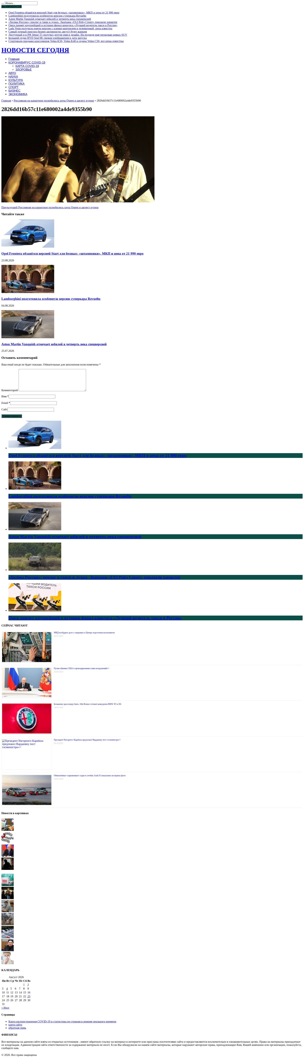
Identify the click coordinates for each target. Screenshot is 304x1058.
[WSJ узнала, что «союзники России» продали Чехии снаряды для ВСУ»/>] (7, 924)
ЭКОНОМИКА (17, 94)
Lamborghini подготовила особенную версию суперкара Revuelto (47, 15)
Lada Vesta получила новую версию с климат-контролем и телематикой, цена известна (60, 28)
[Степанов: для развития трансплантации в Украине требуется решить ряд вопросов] (7, 885)
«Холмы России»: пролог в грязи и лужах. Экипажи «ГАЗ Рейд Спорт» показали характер (62, 22)
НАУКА (13, 76)
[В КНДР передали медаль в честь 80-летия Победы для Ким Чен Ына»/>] (7, 950)
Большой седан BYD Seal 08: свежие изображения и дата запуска (47, 37)
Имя (4, 396)
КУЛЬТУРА (15, 80)
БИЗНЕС (14, 90)
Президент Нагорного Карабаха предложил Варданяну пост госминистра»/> (87, 740)
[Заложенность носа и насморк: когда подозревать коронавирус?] (7, 963)
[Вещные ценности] (7, 911)
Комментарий (9, 390)
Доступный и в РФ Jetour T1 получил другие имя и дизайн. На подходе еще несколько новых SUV (67, 34)
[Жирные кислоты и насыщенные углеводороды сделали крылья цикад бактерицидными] (7, 842)
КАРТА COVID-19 (27, 66)
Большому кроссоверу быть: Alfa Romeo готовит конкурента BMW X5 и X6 (87, 704)
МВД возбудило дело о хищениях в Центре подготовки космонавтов (84, 632)
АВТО (12, 73)
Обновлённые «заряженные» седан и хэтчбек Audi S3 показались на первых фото (90, 775)
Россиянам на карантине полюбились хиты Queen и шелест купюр (54, 100)
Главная (14, 59)
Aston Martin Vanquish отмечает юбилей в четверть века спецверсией (49, 18)
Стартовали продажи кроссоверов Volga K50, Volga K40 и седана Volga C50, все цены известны (66, 41)
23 (28, 996)
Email (4, 402)
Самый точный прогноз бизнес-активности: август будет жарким (47, 31)
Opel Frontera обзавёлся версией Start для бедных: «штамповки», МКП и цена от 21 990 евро (63, 12)
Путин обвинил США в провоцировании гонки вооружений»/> (81, 668)
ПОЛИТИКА (16, 83)
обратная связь (17, 1027)
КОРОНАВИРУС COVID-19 (26, 62)
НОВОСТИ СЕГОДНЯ (35, 50)
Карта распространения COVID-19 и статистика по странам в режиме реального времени (62, 1021)
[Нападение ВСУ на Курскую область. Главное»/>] (7, 868)
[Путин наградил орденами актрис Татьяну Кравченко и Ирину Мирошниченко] (7, 855)
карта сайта (15, 1024)
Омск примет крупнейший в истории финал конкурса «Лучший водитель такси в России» (62, 25)
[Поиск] (2, 4)
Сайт (4, 409)
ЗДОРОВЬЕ (23, 69)
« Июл (5, 1007)
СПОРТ (13, 87)
